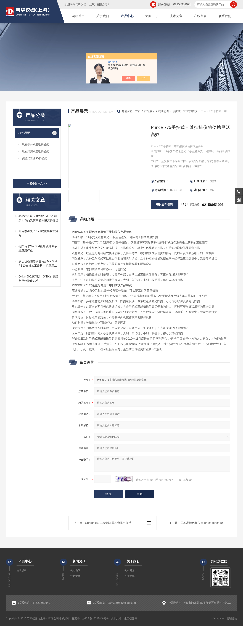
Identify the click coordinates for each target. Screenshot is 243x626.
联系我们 (224, 16)
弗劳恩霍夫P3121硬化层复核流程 (38, 233)
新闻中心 (151, 16)
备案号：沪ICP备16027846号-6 (90, 618)
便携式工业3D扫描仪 (34, 158)
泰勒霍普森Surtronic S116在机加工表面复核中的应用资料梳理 (38, 218)
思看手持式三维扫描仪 (35, 144)
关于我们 (102, 16)
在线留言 (200, 16)
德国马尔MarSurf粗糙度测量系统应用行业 (38, 248)
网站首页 (78, 16)
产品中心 (127, 16)
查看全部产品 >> (37, 183)
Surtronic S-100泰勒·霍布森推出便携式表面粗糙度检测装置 (122, 522)
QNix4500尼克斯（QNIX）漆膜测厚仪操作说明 (38, 278)
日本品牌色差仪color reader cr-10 (202, 522)
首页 (138, 111)
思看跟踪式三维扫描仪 (35, 151)
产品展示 (149, 111)
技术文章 (176, 16)
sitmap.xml (218, 618)
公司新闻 (75, 570)
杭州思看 (24, 132)
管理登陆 (231, 618)
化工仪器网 (130, 618)
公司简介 (129, 570)
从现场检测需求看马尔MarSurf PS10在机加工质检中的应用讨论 (38, 264)
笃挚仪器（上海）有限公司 (91, 4)
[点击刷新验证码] (124, 479)
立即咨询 (167, 204)
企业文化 (129, 576)
